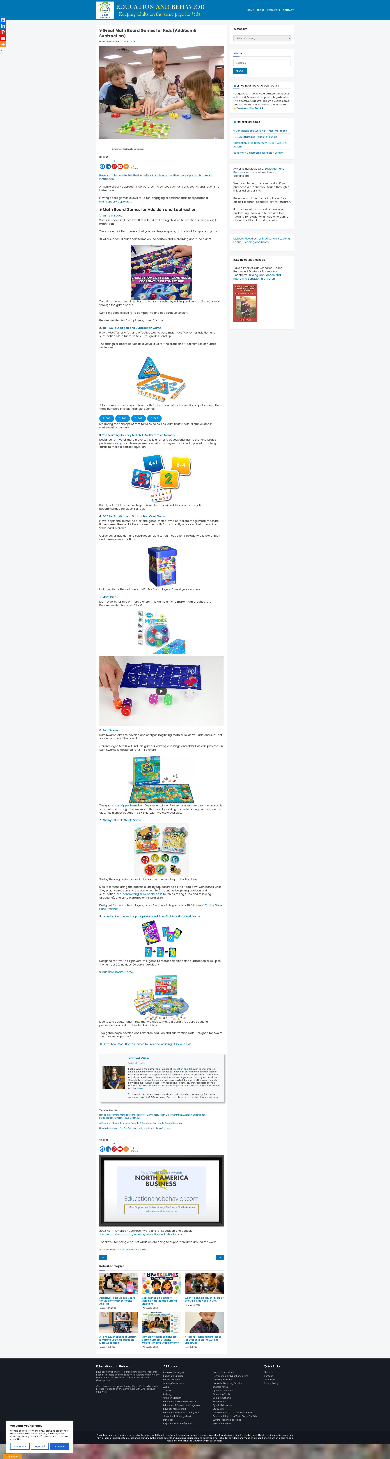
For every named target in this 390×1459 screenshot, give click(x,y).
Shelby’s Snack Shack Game (121, 820)
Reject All (40, 1446)
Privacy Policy (271, 1383)
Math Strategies (171, 1379)
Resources (273, 10)
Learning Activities (222, 1379)
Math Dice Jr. (111, 597)
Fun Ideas (168, 1419)
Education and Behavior (185, 1068)
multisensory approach (115, 201)
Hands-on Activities (223, 1372)
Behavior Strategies (173, 1372)
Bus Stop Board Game (117, 972)
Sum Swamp (111, 730)
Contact (288, 10)
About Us (268, 1372)
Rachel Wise (107, 41)
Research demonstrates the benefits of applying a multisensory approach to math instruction (156, 177)
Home (250, 10)
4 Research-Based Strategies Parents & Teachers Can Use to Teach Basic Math (141, 1123)
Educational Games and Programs (181, 1405)
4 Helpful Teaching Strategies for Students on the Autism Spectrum (203, 1339)
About (260, 10)
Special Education (222, 1405)
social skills (154, 894)
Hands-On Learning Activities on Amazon (123, 1249)
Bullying (167, 1394)
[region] (39, 1437)
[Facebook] (102, 164)
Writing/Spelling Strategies (227, 1419)
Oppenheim (129, 805)
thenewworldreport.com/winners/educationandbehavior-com (141, 1234)
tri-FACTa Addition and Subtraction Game (132, 328)
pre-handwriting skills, (131, 894)
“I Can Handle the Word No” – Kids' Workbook (260, 131)
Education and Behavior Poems (179, 1401)
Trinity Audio (127, 149)
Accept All (59, 1446)
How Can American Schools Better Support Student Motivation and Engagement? (160, 1339)
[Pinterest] (3, 32)
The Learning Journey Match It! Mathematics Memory (138, 435)
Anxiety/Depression (173, 1383)
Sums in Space (112, 215)
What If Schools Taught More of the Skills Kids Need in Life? (204, 1299)
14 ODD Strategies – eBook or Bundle (255, 137)
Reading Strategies (173, 1375)
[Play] (161, 691)
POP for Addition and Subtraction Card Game (134, 516)
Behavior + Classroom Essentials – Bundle (258, 152)
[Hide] (1, 50)
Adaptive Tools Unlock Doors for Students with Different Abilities (117, 1300)
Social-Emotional (222, 1397)
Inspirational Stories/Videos (177, 1423)
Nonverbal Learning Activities (228, 1383)
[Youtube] (120, 164)
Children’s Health (172, 1397)
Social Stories (220, 1401)
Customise (20, 1446)
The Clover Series (222, 1423)
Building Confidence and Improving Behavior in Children (257, 276)
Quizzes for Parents (223, 1390)
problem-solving (110, 443)
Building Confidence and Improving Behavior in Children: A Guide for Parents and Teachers (174, 1087)
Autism (167, 1390)
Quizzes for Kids (221, 1386)
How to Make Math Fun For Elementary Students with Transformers (134, 1128)
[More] (126, 164)
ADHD (166, 1386)
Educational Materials (174, 1408)
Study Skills (218, 1408)
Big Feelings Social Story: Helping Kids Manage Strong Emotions (159, 1300)
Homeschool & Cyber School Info (230, 1375)
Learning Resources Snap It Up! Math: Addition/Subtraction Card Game (151, 916)
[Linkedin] (108, 164)
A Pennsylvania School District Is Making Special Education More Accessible (117, 1339)
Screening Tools (221, 1394)
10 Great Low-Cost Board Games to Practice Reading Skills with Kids (145, 1044)
